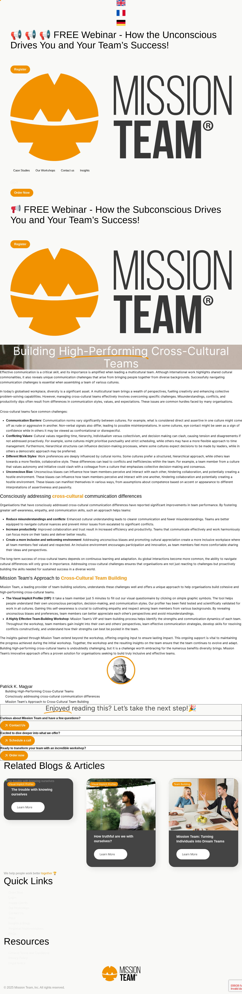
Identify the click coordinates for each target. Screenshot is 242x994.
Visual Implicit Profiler (103, 784)
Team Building (182, 784)
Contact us (67, 170)
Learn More (24, 807)
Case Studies (21, 170)
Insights (85, 170)
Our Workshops (45, 170)
